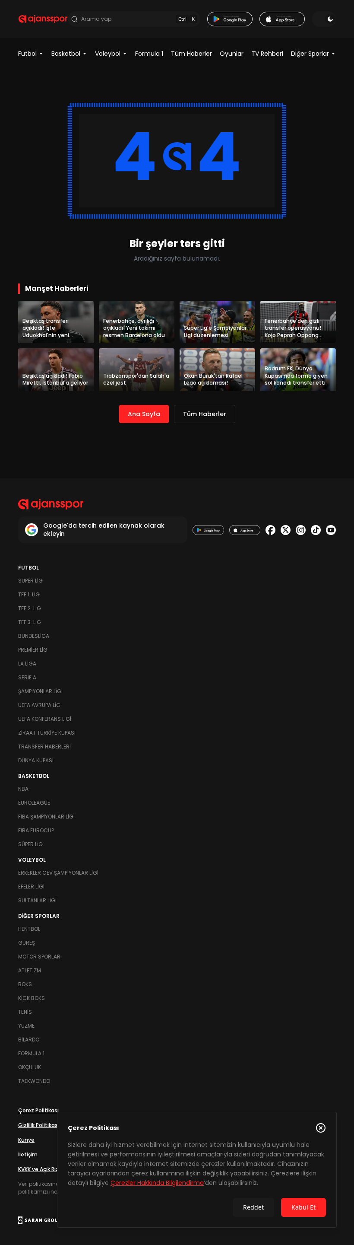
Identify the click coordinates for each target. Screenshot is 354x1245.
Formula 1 (149, 53)
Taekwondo (34, 1081)
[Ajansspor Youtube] (331, 530)
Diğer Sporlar (310, 53)
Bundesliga (33, 636)
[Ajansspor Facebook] (270, 530)
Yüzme (26, 1025)
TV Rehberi (267, 53)
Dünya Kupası (36, 760)
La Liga (27, 663)
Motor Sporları (40, 956)
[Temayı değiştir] (324, 19)
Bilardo (28, 1039)
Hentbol (29, 929)
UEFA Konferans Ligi (44, 719)
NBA (23, 789)
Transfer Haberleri (44, 746)
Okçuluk (29, 1067)
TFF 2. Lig (29, 608)
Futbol (27, 53)
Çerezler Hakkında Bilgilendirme (157, 1182)
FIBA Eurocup (36, 830)
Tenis (25, 1012)
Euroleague (34, 802)
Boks (25, 984)
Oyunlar (231, 53)
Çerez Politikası (38, 1110)
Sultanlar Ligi (37, 900)
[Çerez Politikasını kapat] (321, 1128)
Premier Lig (32, 649)
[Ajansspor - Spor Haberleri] (43, 19)
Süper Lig (30, 580)
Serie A (27, 677)
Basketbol (65, 53)
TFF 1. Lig (29, 594)
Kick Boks (31, 998)
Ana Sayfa (144, 414)
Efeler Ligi (31, 886)
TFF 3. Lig (29, 622)
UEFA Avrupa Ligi (40, 705)
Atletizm (29, 970)
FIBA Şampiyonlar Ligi (46, 816)
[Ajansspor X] (286, 530)
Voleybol (107, 53)
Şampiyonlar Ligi (40, 691)
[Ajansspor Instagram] (301, 530)
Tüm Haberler (191, 53)
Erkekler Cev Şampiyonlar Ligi (58, 872)
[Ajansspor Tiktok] (316, 530)
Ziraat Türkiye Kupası (47, 732)
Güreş (26, 942)
